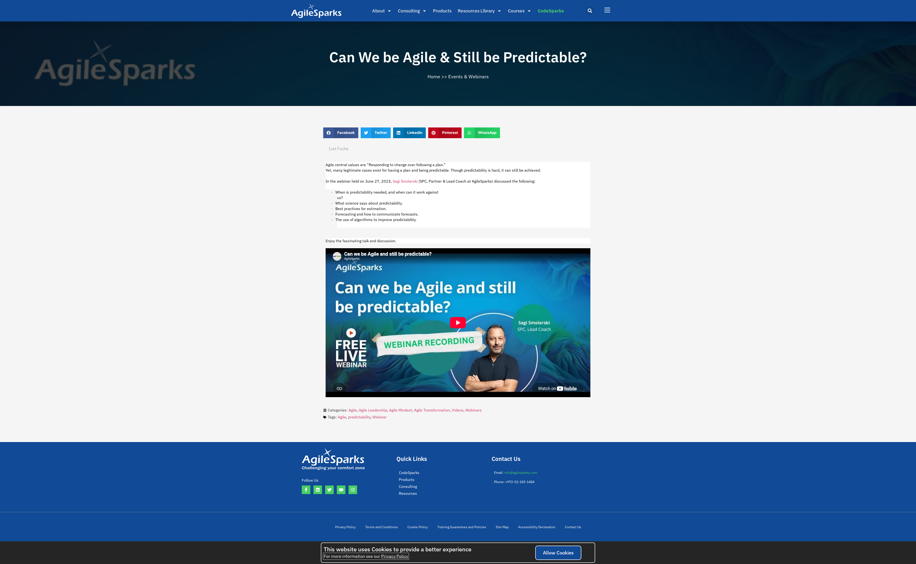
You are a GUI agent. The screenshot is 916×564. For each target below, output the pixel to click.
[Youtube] (341, 489)
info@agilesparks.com (520, 472)
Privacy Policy (345, 527)
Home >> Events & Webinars (458, 76)
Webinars (473, 410)
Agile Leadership (373, 410)
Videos (457, 410)
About (378, 11)
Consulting (409, 11)
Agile (353, 410)
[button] (590, 11)
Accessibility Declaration (536, 527)
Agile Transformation (432, 410)
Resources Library (476, 11)
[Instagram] (353, 489)
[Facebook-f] (306, 489)
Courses (516, 11)
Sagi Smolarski (405, 181)
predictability (359, 417)
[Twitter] (329, 489)
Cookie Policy (417, 527)
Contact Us (573, 527)
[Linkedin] (317, 489)
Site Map (502, 527)
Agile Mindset (400, 410)
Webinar (379, 417)
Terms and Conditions (381, 527)
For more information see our (366, 556)
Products (442, 11)
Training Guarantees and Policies (461, 527)
